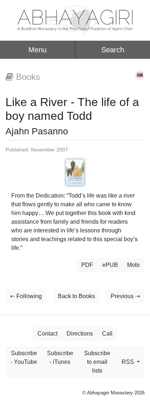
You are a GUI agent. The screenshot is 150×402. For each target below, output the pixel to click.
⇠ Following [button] (26, 296)
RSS (128, 362)
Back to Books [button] (76, 296)
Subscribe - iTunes (60, 357)
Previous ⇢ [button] (125, 296)
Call (107, 333)
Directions (80, 333)
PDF (87, 265)
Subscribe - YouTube (24, 357)
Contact (48, 333)
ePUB (110, 265)
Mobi (133, 265)
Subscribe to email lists (97, 362)
